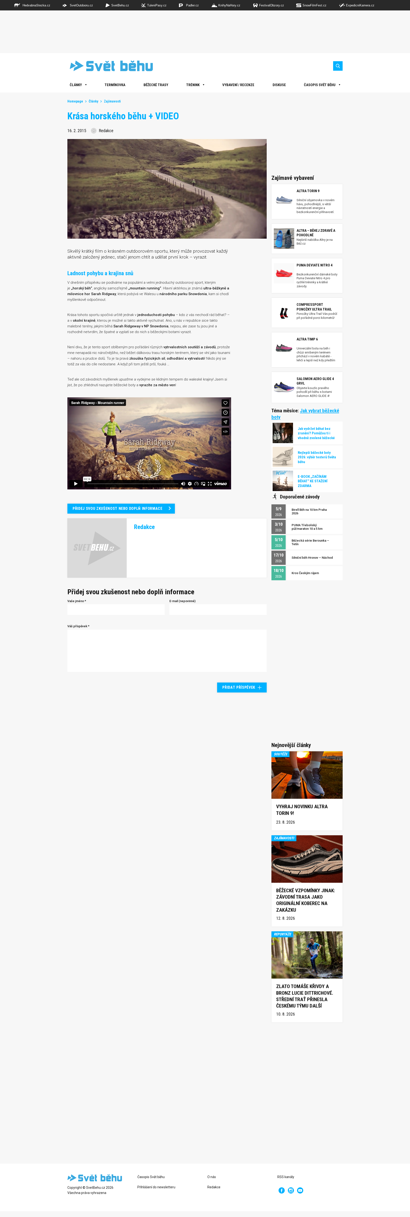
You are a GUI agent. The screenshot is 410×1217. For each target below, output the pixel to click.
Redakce (213, 1187)
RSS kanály (285, 1177)
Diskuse (279, 85)
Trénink (193, 85)
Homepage (75, 101)
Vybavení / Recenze (238, 85)
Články (93, 101)
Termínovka (115, 85)
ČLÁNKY (76, 85)
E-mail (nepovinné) (182, 601)
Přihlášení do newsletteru (156, 1187)
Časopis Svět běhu (319, 85)
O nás (211, 1177)
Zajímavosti (112, 101)
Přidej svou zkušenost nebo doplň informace (118, 508)
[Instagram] (291, 1190)
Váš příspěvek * (78, 626)
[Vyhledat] (338, 66)
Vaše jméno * (76, 601)
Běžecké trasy (156, 85)
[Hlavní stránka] (108, 66)
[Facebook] (281, 1190)
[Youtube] (300, 1190)
